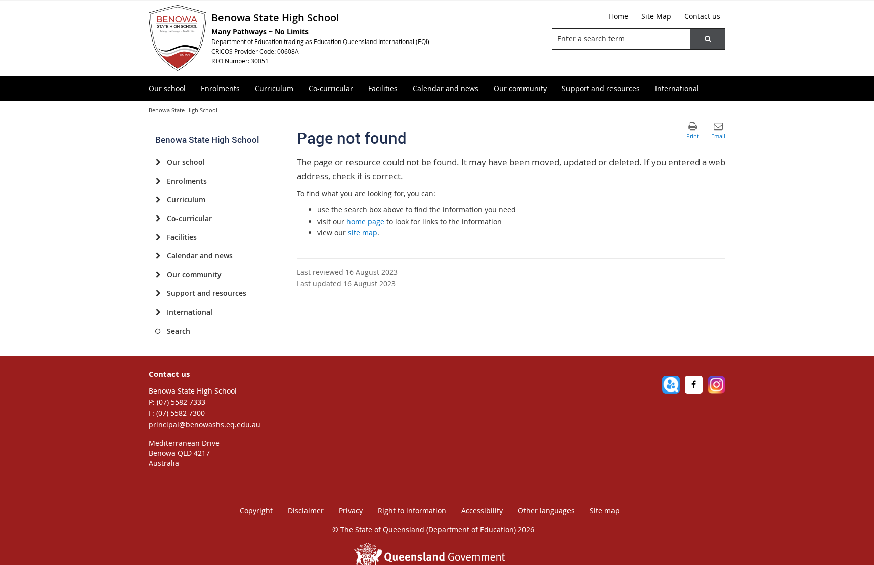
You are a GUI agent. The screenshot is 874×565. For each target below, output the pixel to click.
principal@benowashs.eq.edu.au (204, 424)
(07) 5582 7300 (180, 413)
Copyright (256, 510)
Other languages (546, 510)
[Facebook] (694, 385)
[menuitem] (167, 88)
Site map (605, 510)
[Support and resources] (158, 293)
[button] (707, 39)
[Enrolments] (158, 181)
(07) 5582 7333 (181, 402)
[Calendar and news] (158, 256)
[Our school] (158, 162)
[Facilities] (158, 237)
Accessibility (482, 510)
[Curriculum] (158, 200)
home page (365, 221)
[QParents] (671, 385)
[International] (158, 312)
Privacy (351, 510)
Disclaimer (306, 510)
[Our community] (158, 275)
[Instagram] (716, 385)
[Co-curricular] (158, 218)
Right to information (412, 510)
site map (362, 232)
